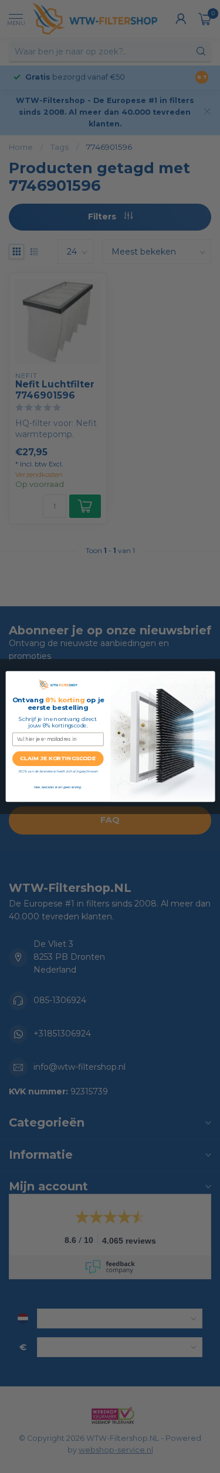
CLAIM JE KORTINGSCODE (58, 759)
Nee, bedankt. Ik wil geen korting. (57, 787)
